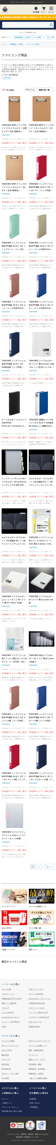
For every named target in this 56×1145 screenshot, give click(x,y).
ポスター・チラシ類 (10, 1073)
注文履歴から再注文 (39, 1092)
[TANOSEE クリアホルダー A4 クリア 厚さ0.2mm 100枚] (41, 594)
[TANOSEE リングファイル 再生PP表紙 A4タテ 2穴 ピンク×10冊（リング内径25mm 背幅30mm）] (14, 712)
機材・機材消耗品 (36, 1050)
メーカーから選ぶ (37, 1088)
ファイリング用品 (33, 44)
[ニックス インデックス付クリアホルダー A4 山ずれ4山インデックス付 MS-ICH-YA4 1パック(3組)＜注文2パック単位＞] (14, 476)
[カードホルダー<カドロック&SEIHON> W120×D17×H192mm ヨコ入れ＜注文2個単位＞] (14, 418)
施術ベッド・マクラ (37, 1059)
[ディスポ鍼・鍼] (41, 919)
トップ (4, 44)
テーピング (33, 1055)
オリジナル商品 (8, 1041)
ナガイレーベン (8, 994)
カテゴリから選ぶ (10, 1088)
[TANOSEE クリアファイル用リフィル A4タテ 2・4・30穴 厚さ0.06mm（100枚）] (41, 535)
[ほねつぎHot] (14, 919)
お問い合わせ (34, 1103)
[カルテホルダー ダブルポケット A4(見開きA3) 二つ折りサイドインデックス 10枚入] (41, 476)
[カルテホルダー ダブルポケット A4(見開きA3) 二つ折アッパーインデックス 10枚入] (14, 535)
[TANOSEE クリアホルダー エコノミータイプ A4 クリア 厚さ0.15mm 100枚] (14, 594)
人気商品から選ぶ (10, 1092)
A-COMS (5, 1078)
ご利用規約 (33, 1107)
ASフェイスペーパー (10, 1045)
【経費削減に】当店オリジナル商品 (27, 37)
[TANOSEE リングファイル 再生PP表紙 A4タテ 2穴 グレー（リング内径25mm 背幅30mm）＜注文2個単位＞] (41, 241)
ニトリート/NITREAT (11, 1022)
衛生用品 (5, 1064)
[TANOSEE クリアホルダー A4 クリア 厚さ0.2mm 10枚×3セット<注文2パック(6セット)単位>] (41, 359)
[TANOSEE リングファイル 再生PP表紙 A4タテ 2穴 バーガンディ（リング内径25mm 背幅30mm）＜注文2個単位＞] (41, 182)
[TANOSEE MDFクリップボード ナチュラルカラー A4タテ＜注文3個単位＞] (14, 182)
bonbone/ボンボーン (11, 1017)
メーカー (6, 984)
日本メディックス (36, 989)
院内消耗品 (6, 1068)
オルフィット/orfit (36, 1008)
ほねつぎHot (7, 1050)
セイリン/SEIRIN (36, 994)
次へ (49, 866)
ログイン (5, 1099)
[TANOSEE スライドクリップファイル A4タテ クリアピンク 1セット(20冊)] (14, 830)
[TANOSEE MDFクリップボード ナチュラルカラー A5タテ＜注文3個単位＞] (41, 123)
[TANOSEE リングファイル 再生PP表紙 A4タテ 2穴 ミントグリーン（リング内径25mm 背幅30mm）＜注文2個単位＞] (14, 241)
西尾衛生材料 (34, 1026)
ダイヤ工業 (6, 989)
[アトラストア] (5, 9)
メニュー (51, 12)
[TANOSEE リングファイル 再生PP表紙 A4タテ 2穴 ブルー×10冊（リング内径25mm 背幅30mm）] (41, 712)
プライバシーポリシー (10, 1107)
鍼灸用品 (5, 1055)
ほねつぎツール (35, 1022)
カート (43, 12)
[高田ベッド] (41, 941)
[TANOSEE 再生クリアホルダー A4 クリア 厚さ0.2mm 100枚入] (41, 653)
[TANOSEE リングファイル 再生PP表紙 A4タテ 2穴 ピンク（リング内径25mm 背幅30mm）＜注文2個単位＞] (14, 300)
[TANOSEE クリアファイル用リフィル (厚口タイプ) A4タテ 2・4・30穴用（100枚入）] (14, 653)
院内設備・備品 (35, 1064)
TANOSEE (7, 78)
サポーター (6, 1059)
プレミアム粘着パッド (38, 1045)
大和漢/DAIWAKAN (37, 1003)
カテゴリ (6, 1035)
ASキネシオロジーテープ (39, 1041)
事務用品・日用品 (16, 44)
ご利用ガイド (7, 1103)
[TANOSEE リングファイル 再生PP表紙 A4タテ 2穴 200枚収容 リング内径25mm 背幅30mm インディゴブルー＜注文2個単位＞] (14, 359)
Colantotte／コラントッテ (40, 998)
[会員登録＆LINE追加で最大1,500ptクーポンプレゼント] (28, 17)
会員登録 (32, 1099)
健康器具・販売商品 (37, 1068)
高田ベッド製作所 (9, 1003)
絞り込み (31, 89)
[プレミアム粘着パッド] (41, 898)
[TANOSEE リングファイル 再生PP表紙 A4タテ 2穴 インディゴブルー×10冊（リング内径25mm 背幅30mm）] (41, 771)
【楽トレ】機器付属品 (38, 1078)
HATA (4, 1026)
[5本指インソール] (14, 941)
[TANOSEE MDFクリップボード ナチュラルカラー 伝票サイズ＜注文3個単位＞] (14, 123)
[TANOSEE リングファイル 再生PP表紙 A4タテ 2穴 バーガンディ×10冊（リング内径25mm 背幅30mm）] (14, 771)
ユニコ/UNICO (8, 1012)
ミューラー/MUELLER (38, 1012)
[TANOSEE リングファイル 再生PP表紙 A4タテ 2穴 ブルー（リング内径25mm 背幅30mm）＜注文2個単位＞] (41, 300)
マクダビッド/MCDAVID (39, 1017)
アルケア (5, 1008)
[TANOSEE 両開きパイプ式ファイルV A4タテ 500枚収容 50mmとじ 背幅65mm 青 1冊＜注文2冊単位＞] (41, 418)
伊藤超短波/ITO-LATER (12, 998)
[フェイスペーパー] (14, 898)
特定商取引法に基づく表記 (12, 1111)
